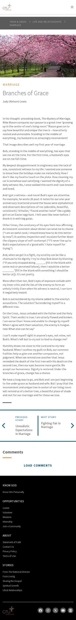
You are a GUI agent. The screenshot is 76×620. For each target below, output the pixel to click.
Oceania (31, 16)
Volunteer (7, 512)
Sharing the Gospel (12, 581)
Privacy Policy (10, 551)
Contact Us (8, 546)
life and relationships (47, 21)
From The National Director (16, 571)
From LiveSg (9, 576)
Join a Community (12, 526)
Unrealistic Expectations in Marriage (24, 430)
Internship (8, 521)
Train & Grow (18, 21)
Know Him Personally (13, 492)
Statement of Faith (12, 542)
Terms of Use (9, 555)
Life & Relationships (12, 590)
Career (6, 507)
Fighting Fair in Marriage (51, 425)
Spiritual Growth (11, 585)
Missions (7, 517)
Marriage (15, 25)
